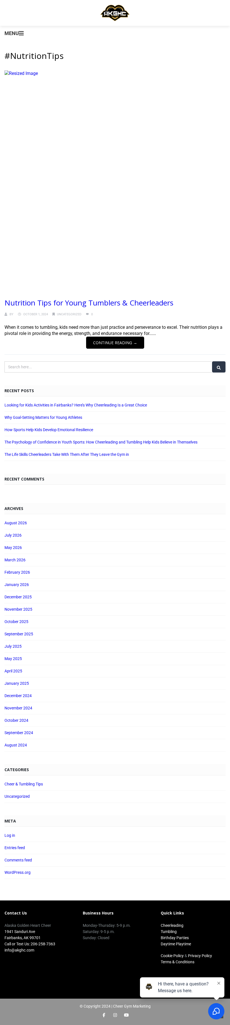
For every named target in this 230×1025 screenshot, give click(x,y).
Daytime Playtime (176, 944)
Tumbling (169, 931)
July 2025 (13, 646)
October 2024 (16, 720)
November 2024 (18, 708)
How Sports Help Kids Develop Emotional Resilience (48, 430)
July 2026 (13, 535)
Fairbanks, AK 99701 (22, 938)
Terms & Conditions (177, 962)
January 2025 (16, 683)
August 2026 (15, 523)
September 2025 (18, 634)
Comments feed (18, 860)
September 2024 (18, 732)
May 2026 (13, 547)
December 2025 (18, 597)
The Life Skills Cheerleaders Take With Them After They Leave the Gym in (66, 454)
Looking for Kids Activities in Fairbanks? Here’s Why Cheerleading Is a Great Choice (75, 405)
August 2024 (15, 745)
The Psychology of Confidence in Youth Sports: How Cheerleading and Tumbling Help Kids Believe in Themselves (100, 442)
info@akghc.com (19, 950)
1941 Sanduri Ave (19, 931)
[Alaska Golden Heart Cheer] (115, 13)
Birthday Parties (175, 938)
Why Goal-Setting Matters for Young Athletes (43, 417)
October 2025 (16, 621)
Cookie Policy (172, 955)
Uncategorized (69, 314)
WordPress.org (17, 872)
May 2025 (13, 658)
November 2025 (18, 609)
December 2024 (18, 695)
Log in (9, 835)
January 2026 (16, 584)
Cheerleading (172, 925)
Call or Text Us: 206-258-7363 (29, 944)
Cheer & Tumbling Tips (23, 784)
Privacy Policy (200, 955)
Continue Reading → (115, 342)
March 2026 (15, 560)
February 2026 (17, 572)
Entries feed (14, 847)
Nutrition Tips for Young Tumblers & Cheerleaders (88, 303)
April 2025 (13, 671)
